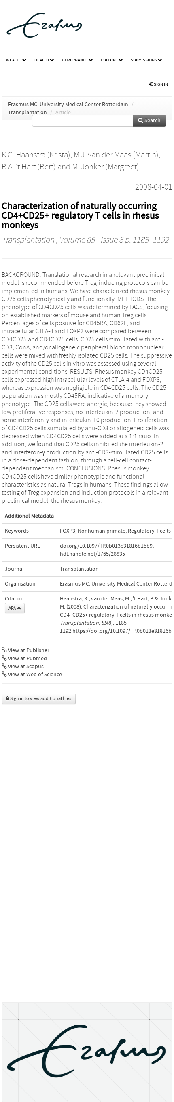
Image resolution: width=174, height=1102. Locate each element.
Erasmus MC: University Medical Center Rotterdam (68, 104)
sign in (160, 84)
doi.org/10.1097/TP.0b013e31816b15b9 (106, 546)
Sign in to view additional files (40, 698)
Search (152, 120)
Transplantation (27, 112)
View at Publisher (28, 650)
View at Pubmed (27, 658)
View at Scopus (25, 666)
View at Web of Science (34, 674)
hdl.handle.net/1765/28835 (92, 554)
